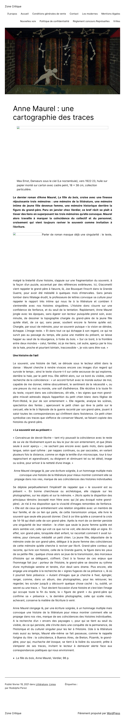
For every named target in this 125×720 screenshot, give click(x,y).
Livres (52, 684)
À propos (12, 13)
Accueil (25, 13)
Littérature (42, 684)
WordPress (113, 713)
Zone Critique (13, 6)
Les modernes (90, 13)
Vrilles (116, 21)
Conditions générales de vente (49, 13)
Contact (74, 13)
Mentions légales (110, 13)
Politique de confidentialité (54, 21)
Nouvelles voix (28, 21)
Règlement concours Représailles (91, 21)
